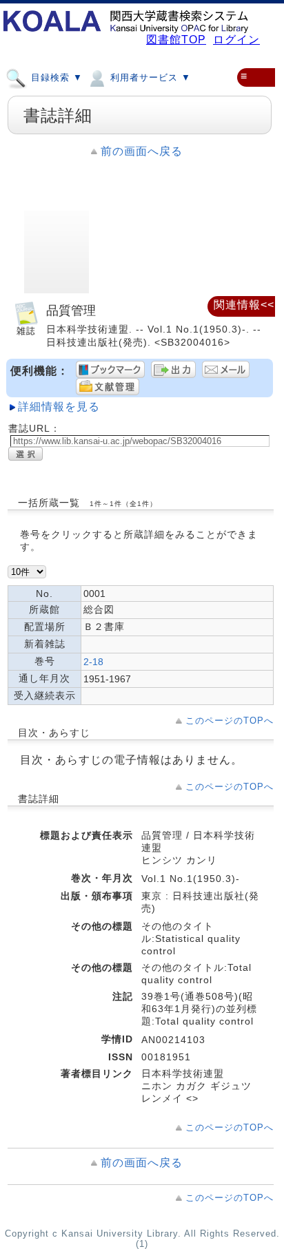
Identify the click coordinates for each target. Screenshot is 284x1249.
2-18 (93, 661)
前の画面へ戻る (142, 151)
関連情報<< (244, 305)
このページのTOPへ (229, 720)
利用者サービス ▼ (149, 77)
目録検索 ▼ (55, 77)
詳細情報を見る (59, 406)
